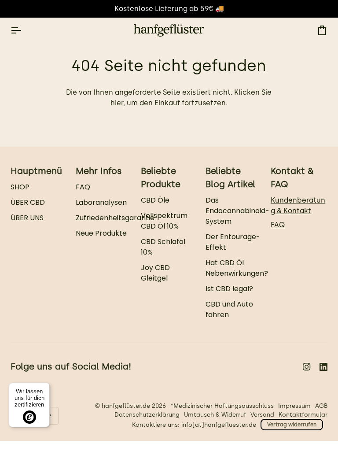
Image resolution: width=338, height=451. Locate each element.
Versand (262, 414)
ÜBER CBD (28, 202)
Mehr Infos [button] (99, 171)
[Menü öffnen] (24, 30)
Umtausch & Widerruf (215, 414)
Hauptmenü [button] (36, 171)
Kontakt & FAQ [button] (292, 177)
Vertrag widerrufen (291, 424)
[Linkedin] (323, 367)
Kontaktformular (303, 414)
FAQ (83, 187)
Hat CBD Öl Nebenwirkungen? (237, 268)
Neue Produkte (101, 233)
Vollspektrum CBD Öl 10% (164, 221)
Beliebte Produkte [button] (160, 177)
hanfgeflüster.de (126, 405)
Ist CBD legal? (229, 289)
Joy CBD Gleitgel (155, 272)
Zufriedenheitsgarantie (115, 218)
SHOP (20, 187)
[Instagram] (307, 367)
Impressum (294, 405)
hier (116, 103)
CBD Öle (155, 200)
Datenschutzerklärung (147, 414)
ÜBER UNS (27, 218)
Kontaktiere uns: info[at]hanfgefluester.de (194, 424)
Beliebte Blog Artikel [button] (230, 177)
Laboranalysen (101, 202)
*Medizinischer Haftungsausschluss (222, 405)
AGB (321, 405)
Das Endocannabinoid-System (237, 210)
